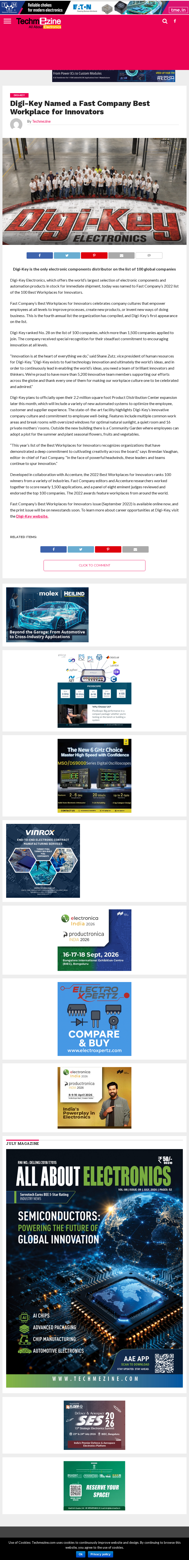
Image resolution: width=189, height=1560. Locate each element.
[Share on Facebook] (53, 548)
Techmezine (41, 121)
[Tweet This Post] (80, 548)
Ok (81, 1554)
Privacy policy (100, 1554)
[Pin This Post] (108, 548)
